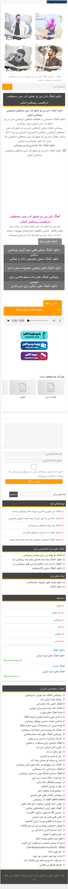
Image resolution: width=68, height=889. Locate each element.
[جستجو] (7, 87)
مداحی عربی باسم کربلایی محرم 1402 (43, 717)
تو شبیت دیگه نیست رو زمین (47, 778)
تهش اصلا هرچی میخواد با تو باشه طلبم (42, 804)
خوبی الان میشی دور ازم (49, 747)
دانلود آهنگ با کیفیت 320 (29, 310)
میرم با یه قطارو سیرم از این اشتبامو (44, 821)
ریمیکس (57, 620)
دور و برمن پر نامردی (51, 756)
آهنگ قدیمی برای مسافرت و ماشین (44, 743)
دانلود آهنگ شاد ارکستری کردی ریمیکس (34, 145)
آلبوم (59, 606)
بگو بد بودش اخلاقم (52, 786)
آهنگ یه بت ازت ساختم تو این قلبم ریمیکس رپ (37, 564)
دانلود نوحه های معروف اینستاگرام (44, 582)
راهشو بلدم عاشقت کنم (50, 791)
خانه (59, 77)
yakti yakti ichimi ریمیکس (49, 799)
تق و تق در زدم (54, 752)
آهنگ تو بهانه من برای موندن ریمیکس (42, 555)
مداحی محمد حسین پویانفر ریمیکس (43, 721)
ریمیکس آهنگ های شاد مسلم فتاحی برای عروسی (34, 278)
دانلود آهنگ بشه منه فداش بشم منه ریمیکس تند (37, 560)
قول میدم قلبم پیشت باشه (49, 839)
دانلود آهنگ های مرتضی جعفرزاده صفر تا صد (34, 268)
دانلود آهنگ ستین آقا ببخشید (47, 568)
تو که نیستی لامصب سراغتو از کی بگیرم (42, 843)
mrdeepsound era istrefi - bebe (46, 847)
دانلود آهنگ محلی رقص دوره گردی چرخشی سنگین (34, 251)
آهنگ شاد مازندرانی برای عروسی (45, 708)
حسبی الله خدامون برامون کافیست (44, 813)
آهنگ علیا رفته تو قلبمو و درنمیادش (44, 526)
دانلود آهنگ (57, 111)
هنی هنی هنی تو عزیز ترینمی (47, 817)
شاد (59, 627)
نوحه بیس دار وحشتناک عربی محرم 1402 (40, 726)
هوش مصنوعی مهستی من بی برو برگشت (41, 826)
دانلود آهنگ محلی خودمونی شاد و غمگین (34, 259)
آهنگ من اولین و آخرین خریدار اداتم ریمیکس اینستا (36, 511)
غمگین (58, 634)
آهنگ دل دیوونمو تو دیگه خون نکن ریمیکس (39, 765)
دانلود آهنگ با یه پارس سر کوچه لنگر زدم (42, 533)
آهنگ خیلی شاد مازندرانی (49, 704)
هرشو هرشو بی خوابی (51, 865)
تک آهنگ (56, 613)
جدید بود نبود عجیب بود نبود (47, 856)
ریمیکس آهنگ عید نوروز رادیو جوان (43, 695)
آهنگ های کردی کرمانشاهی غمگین (44, 808)
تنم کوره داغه (55, 852)
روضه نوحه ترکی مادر (51, 699)
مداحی (58, 641)
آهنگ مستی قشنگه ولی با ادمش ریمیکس (40, 773)
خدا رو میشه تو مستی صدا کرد (46, 760)
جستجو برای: (59, 494)
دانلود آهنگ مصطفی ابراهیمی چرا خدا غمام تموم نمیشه (35, 540)
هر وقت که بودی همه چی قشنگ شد (43, 860)
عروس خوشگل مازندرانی (49, 782)
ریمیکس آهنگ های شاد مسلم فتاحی (43, 734)
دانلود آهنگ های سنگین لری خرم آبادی (34, 286)
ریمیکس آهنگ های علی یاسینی (46, 795)
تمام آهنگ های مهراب (51, 712)
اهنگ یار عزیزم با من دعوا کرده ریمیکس (41, 730)
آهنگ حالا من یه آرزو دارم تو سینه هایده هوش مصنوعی (34, 519)
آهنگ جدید (59, 666)
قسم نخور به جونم (52, 834)
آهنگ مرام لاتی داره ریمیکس (47, 769)
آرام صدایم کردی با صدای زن (47, 830)
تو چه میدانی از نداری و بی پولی (45, 739)
